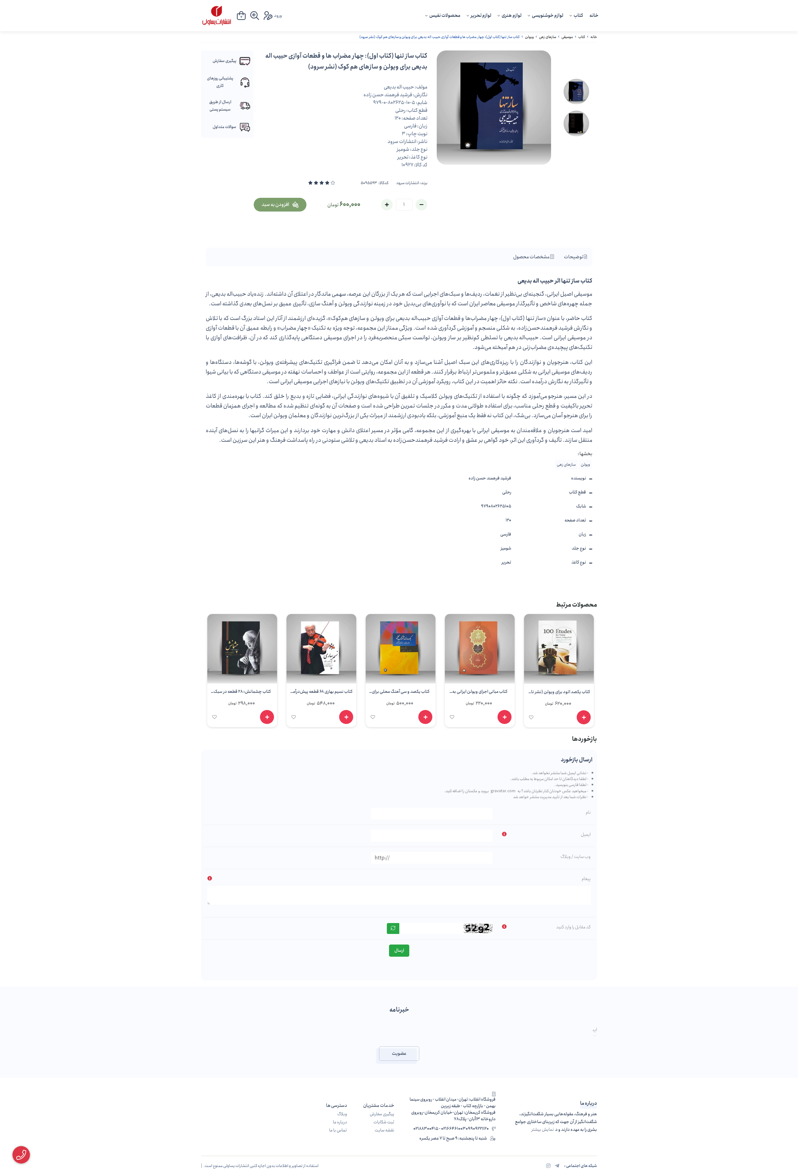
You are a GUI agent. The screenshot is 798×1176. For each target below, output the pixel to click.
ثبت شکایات (383, 1122)
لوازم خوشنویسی (547, 15)
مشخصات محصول (531, 257)
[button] (208, 671)
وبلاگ (342, 1114)
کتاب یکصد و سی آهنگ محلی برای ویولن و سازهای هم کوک (401, 692)
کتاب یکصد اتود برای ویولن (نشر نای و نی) (559, 692)
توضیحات (574, 257)
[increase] (387, 205)
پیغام (586, 879)
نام (588, 812)
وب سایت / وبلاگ (575, 856)
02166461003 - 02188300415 (439, 1129)
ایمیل (586, 834)
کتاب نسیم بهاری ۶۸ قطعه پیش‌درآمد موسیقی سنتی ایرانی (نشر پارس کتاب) (321, 692)
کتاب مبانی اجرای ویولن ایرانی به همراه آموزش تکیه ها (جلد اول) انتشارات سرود (479, 692)
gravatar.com (503, 791)
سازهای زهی (547, 37)
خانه (593, 15)
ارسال (399, 950)
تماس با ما (338, 1130)
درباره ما (340, 1122)
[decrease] (421, 205)
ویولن (529, 37)
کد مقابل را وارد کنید (573, 927)
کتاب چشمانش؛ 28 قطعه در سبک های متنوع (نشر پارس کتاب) (242, 692)
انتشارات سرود (407, 183)
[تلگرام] (557, 1166)
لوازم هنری (512, 15)
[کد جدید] (393, 928)
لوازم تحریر (481, 15)
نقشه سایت (384, 1130)
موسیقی (567, 37)
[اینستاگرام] (548, 1166)
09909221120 (477, 1129)
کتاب (578, 15)
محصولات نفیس (444, 15)
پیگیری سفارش (382, 1114)
